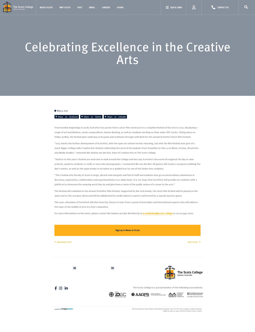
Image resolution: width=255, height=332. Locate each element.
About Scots (46, 7)
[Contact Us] (213, 7)
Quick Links (176, 7)
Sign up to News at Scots (127, 230)
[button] (66, 116)
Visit (79, 7)
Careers (106, 7)
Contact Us (223, 7)
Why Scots (65, 7)
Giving (120, 7)
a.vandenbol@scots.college (158, 213)
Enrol (92, 7)
